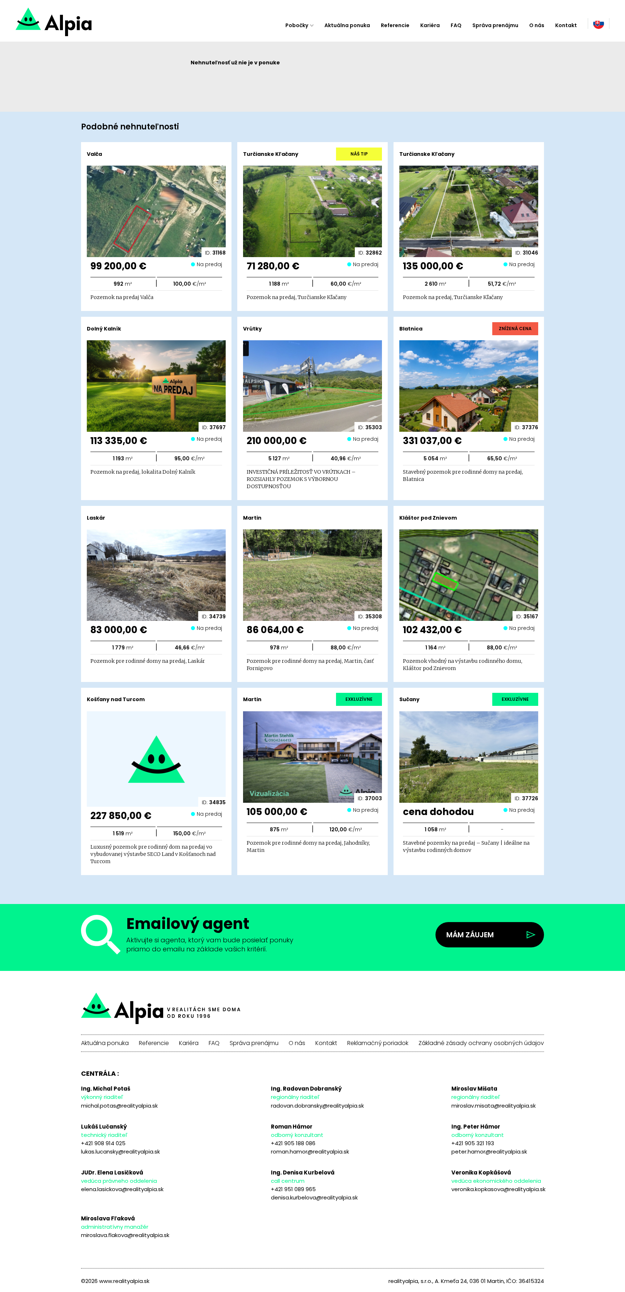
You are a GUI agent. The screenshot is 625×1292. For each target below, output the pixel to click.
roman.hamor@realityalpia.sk (310, 1151)
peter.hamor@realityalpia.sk (489, 1151)
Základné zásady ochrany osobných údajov (481, 1043)
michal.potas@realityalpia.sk (119, 1105)
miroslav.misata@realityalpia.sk (493, 1105)
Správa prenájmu (495, 25)
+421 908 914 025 (103, 1143)
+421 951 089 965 (293, 1189)
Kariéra (430, 25)
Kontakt (566, 25)
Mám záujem (470, 935)
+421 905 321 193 (472, 1143)
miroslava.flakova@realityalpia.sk (125, 1235)
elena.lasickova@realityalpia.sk (122, 1189)
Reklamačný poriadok (377, 1043)
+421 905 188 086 (293, 1143)
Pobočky (296, 25)
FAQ (456, 25)
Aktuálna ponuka (347, 25)
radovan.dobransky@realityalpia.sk (317, 1105)
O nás (536, 25)
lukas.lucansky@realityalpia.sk (120, 1151)
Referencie (395, 25)
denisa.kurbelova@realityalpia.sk (314, 1197)
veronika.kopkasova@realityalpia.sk (498, 1189)
